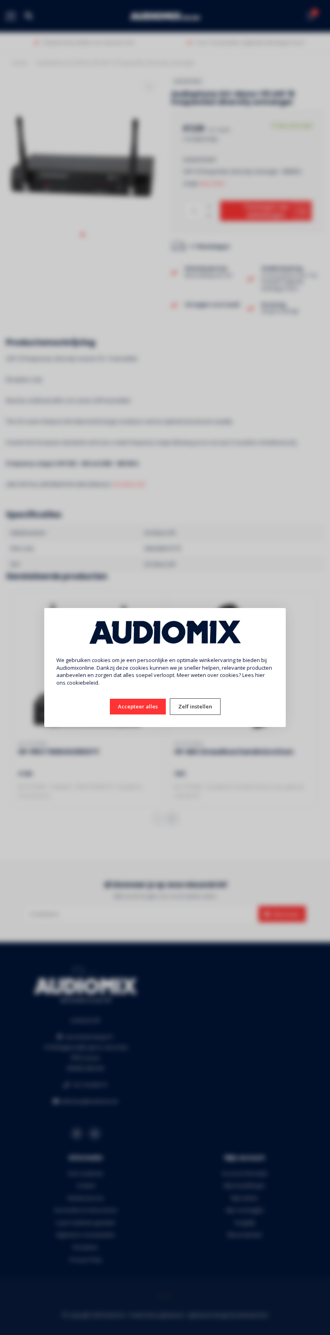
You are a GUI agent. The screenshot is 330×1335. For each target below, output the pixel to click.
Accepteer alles (138, 706)
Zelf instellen (195, 706)
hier (260, 675)
